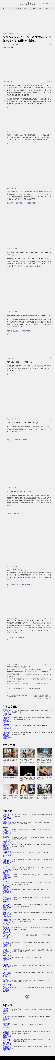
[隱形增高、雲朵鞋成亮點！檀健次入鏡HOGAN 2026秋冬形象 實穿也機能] (7, 967)
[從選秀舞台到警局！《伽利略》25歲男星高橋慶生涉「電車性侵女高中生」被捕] (7, 914)
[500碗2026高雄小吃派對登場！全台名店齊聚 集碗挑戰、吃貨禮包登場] (7, 990)
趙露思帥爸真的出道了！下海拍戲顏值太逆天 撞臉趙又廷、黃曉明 (31, 1016)
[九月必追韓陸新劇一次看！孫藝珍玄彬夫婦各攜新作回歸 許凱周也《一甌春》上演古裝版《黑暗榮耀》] (7, 907)
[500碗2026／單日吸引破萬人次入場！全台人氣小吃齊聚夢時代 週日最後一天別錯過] (7, 817)
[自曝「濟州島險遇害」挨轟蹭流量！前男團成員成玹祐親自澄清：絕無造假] (7, 862)
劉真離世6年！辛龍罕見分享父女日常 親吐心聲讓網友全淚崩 (29, 1024)
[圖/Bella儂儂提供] (27, 63)
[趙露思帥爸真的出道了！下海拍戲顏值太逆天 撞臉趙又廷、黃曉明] (7, 1019)
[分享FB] (4, 85)
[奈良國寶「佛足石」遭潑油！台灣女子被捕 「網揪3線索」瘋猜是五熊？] (7, 1011)
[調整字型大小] (4, 100)
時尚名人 (10, 8)
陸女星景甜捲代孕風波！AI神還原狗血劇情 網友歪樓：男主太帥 (30, 890)
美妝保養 (26, 8)
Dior (19, 690)
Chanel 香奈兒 (25, 690)
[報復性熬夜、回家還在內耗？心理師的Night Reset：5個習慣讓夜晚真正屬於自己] (7, 877)
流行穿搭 (18, 8)
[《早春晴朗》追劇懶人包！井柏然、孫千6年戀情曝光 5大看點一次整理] (7, 1049)
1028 (9, 690)
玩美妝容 (17, 33)
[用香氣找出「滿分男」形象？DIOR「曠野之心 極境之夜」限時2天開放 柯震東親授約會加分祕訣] (7, 929)
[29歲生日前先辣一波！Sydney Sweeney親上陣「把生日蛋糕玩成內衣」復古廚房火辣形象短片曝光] (7, 869)
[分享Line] (4, 90)
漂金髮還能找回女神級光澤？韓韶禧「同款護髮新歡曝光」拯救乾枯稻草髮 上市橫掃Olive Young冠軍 (27, 797)
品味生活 (46, 8)
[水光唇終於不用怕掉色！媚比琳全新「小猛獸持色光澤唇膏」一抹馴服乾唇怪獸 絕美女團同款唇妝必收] (7, 735)
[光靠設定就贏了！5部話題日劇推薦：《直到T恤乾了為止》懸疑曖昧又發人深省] (7, 899)
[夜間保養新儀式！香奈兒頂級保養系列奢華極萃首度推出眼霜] (7, 727)
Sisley (32, 690)
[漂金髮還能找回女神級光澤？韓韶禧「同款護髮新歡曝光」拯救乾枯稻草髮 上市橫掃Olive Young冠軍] (7, 720)
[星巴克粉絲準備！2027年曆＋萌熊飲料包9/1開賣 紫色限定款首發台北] (7, 975)
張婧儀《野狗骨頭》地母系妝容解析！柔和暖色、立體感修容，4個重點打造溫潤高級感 (44, 797)
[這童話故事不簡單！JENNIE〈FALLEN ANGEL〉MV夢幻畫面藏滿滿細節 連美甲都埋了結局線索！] (7, 839)
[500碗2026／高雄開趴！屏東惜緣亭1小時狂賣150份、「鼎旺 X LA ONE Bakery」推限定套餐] (7, 824)
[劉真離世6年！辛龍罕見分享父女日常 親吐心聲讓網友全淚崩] (7, 1026)
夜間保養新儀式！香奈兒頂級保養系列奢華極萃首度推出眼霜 (29, 725)
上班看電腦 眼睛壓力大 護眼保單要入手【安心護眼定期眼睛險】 (10, 797)
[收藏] (4, 95)
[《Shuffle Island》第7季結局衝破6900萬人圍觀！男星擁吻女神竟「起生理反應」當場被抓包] (7, 1041)
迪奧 (14, 690)
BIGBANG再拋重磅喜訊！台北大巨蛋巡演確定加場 (26, 957)
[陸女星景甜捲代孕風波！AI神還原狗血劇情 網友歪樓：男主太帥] (7, 892)
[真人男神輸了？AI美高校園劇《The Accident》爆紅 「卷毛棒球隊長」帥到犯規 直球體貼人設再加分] (7, 884)
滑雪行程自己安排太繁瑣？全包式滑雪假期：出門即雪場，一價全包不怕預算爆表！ (44, 760)
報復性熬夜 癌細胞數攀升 (10, 777)
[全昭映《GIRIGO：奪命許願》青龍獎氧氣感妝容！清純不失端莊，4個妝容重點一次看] (7, 712)
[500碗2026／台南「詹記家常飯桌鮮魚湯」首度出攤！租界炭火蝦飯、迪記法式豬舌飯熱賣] (7, 847)
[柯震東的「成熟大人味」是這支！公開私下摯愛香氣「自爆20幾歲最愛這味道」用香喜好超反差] (7, 952)
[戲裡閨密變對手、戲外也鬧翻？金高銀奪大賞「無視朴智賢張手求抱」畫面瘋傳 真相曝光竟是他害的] (7, 1034)
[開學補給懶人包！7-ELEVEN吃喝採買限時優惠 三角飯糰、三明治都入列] (7, 944)
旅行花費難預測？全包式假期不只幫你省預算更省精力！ (10, 760)
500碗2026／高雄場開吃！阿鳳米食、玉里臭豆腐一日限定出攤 (30, 852)
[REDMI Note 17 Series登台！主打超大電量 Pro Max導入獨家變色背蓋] (7, 937)
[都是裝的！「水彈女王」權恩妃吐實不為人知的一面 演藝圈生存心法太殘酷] (7, 832)
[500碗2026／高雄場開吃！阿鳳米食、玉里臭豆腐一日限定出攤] (7, 854)
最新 (4, 8)
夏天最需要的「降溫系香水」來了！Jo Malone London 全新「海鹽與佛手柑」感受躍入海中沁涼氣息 (27, 760)
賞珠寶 (40, 8)
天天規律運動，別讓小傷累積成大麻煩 (44, 778)
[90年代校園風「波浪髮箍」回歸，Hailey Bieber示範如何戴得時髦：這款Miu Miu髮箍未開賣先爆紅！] (7, 922)
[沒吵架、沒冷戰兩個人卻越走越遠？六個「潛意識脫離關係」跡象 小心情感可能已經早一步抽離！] (7, 982)
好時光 (33, 8)
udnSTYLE (5, 33)
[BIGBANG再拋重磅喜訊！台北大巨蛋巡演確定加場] (7, 960)
